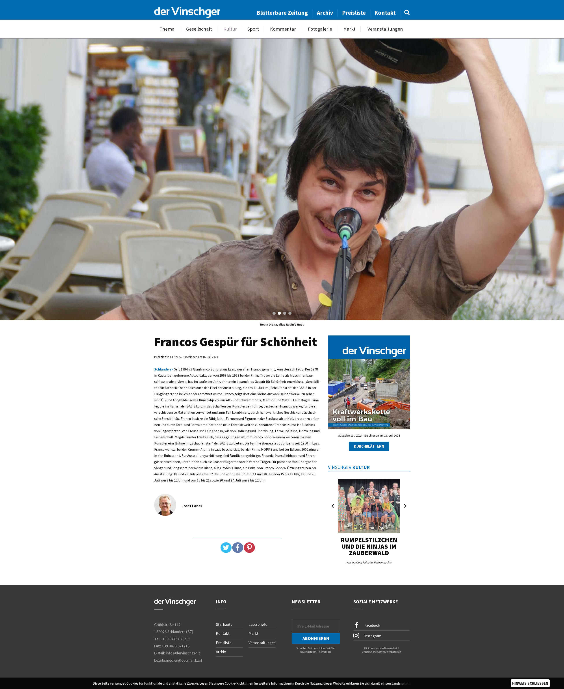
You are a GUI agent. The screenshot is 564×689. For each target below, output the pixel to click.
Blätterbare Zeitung (282, 12)
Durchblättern (369, 446)
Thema (167, 29)
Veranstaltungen (385, 29)
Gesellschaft (199, 29)
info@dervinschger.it (183, 653)
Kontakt (385, 12)
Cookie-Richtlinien (239, 683)
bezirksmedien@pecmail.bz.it (178, 660)
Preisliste (354, 12)
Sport (253, 29)
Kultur (230, 29)
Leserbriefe (258, 624)
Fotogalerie (320, 29)
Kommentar (283, 29)
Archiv (325, 12)
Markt (349, 29)
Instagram (372, 635)
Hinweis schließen (530, 683)
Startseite (224, 624)
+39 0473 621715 (176, 638)
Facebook (372, 625)
